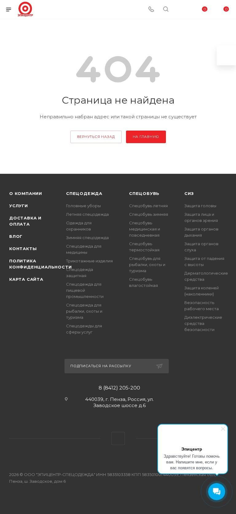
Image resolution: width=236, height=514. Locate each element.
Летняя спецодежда (87, 214)
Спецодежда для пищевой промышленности (85, 290)
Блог (15, 236)
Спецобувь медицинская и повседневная (144, 229)
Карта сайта (26, 279)
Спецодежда (84, 193)
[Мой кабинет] (180, 10)
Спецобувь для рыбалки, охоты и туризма (147, 264)
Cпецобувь (144, 193)
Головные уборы (83, 205)
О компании (25, 193)
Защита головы (200, 205)
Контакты (23, 248)
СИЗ (189, 193)
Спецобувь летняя (148, 205)
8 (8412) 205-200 (119, 388)
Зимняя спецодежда (87, 237)
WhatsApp (118, 438)
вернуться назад (96, 137)
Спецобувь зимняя (148, 214)
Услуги (18, 205)
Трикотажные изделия (89, 260)
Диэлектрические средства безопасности (203, 323)
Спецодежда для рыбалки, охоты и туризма (84, 311)
